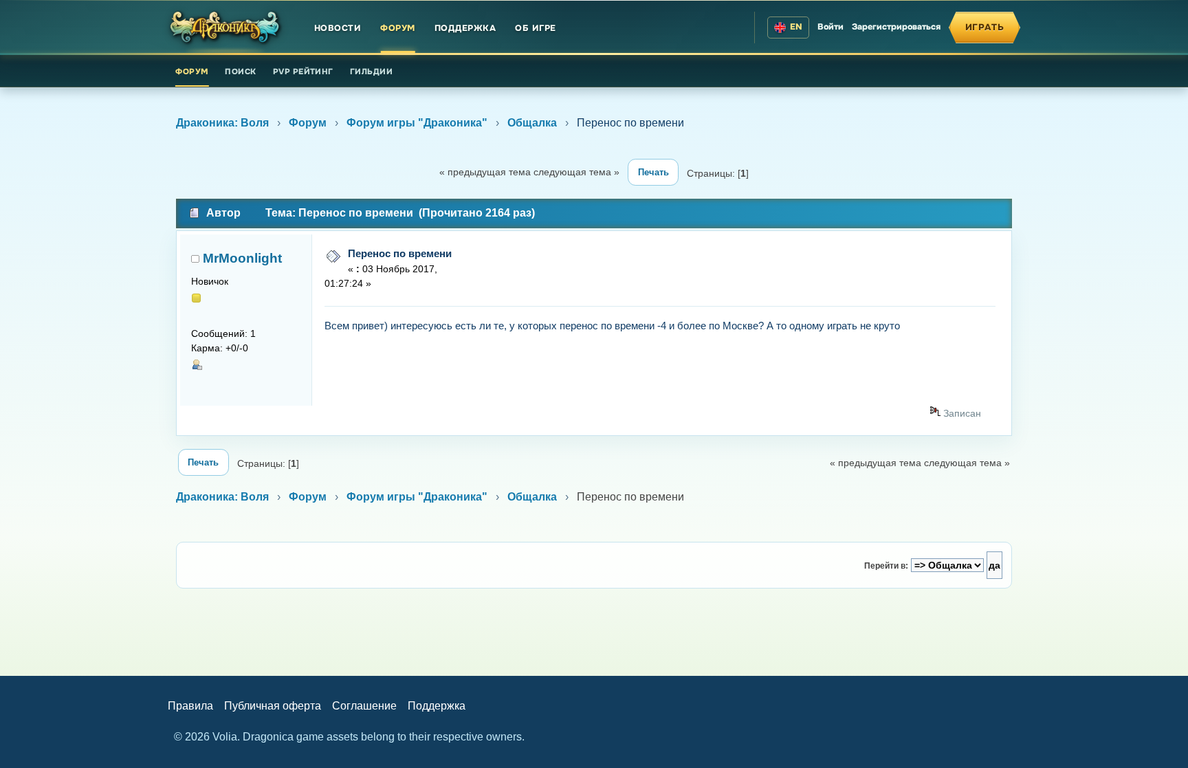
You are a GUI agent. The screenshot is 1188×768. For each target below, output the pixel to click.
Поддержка (465, 28)
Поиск (240, 72)
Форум (397, 28)
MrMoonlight (242, 258)
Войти (830, 26)
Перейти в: (886, 566)
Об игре (535, 28)
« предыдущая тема (485, 171)
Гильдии (371, 72)
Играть (984, 27)
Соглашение (364, 706)
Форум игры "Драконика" (416, 123)
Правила (190, 706)
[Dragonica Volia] (225, 27)
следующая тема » (576, 171)
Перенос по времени (400, 253)
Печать (653, 172)
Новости (338, 28)
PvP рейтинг (303, 72)
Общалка (532, 123)
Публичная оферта (272, 706)
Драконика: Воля (222, 123)
